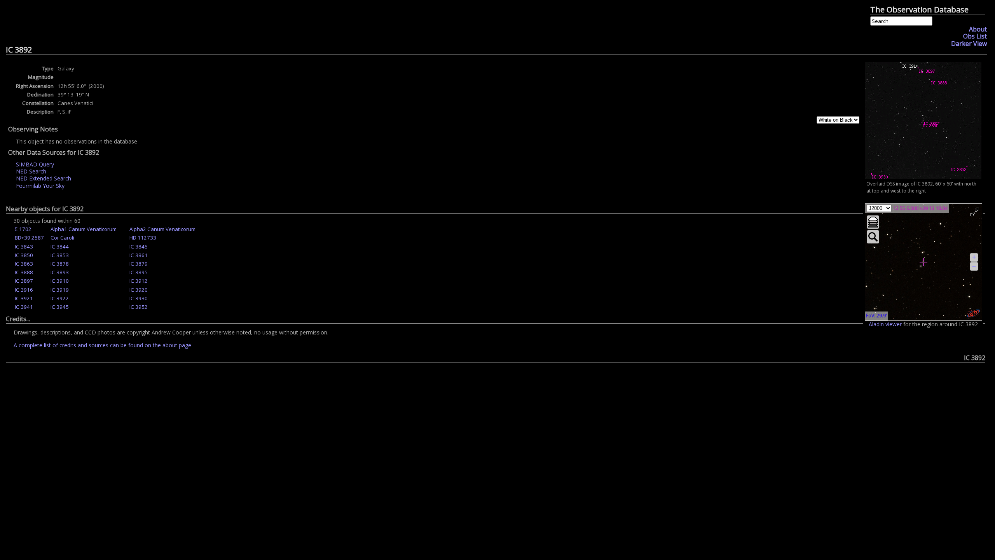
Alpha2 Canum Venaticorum (162, 229)
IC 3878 (60, 263)
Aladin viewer (885, 324)
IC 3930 (138, 298)
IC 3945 (60, 306)
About (978, 29)
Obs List (975, 36)
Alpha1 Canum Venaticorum (84, 229)
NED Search (31, 171)
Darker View (969, 43)
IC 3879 (138, 263)
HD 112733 (142, 237)
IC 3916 (24, 289)
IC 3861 (138, 255)
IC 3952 (138, 306)
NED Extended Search (43, 178)
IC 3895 (138, 272)
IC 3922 (60, 298)
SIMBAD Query (35, 164)
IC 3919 (60, 289)
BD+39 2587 (29, 237)
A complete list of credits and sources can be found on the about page (102, 345)
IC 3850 (24, 255)
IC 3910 (60, 280)
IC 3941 (24, 306)
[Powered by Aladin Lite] (973, 313)
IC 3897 (24, 280)
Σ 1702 (23, 229)
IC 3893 (60, 272)
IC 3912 (138, 280)
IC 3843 (24, 246)
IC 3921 (24, 298)
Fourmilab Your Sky (40, 185)
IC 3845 (138, 246)
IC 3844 (60, 246)
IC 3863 (24, 263)
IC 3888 (24, 272)
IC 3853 (60, 255)
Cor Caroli (62, 237)
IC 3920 (138, 289)
